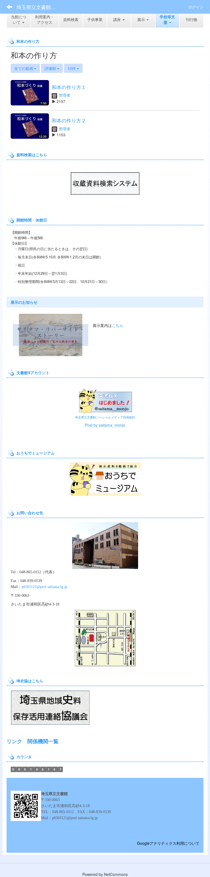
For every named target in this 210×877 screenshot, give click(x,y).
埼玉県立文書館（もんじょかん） (39, 6)
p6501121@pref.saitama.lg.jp (44, 587)
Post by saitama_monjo (105, 425)
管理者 (64, 95)
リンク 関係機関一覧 (33, 741)
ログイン (195, 7)
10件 (72, 68)
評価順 (51, 68)
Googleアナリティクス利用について (168, 843)
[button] (167, 19)
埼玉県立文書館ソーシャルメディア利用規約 (105, 417)
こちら (117, 325)
